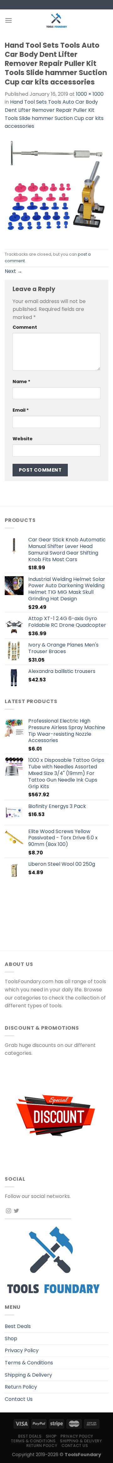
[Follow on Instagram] (8, 1211)
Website (23, 439)
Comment (25, 327)
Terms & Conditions (29, 1362)
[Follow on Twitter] (16, 1211)
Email (21, 410)
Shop (11, 1338)
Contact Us (19, 1399)
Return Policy (21, 1386)
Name (21, 381)
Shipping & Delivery (28, 1375)
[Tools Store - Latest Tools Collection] (56, 20)
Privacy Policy (22, 1350)
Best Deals (18, 1326)
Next (13, 271)
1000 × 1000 (90, 94)
